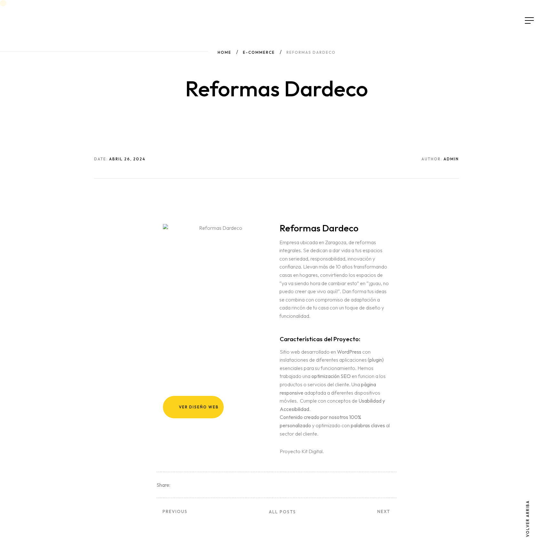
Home (224, 52)
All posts (282, 511)
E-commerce (259, 52)
